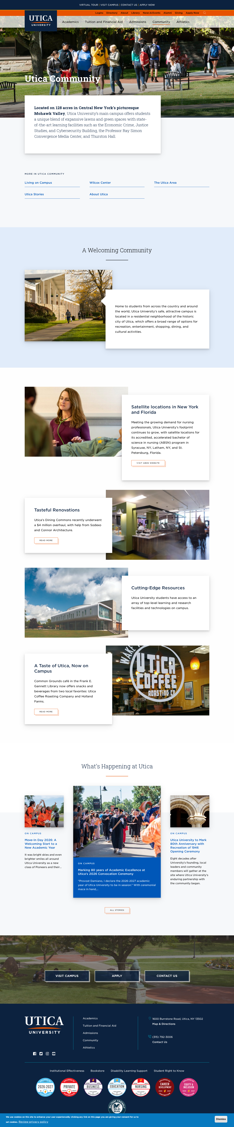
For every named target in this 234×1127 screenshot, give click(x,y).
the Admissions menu (137, 26)
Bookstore (97, 1070)
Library (135, 13)
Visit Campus (109, 4)
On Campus (86, 863)
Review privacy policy (33, 1121)
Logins (99, 13)
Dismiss (221, 1119)
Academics (70, 22)
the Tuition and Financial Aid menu (104, 26)
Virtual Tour (88, 4)
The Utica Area (165, 182)
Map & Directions (163, 1023)
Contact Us (129, 4)
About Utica (98, 194)
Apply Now (147, 4)
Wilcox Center (100, 182)
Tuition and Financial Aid (104, 22)
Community (161, 22)
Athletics (183, 22)
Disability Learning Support (129, 1070)
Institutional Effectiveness (67, 1070)
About (124, 13)
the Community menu (161, 26)
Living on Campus (38, 182)
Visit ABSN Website (148, 463)
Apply (117, 975)
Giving (179, 13)
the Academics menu (70, 26)
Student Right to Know (169, 1070)
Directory (111, 13)
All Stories (117, 910)
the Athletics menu (183, 26)
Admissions (137, 22)
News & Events (151, 13)
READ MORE (46, 540)
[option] (34, 1053)
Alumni (167, 13)
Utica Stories (34, 194)
